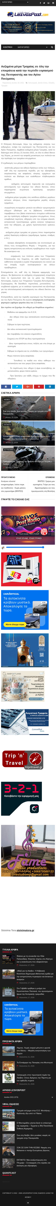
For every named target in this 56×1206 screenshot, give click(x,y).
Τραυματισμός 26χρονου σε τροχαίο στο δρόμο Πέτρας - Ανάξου (27, 462)
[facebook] (40, 3)
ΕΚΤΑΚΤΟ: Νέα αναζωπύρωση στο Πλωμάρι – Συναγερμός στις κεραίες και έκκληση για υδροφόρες (33, 1163)
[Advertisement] (28, 905)
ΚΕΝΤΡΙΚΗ (7, 47)
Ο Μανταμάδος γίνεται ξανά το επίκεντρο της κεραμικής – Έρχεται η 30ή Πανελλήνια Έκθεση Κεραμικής (35, 1126)
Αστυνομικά (32, 83)
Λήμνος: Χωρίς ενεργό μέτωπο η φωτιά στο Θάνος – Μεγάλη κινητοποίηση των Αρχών (34, 1051)
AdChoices (6, 1182)
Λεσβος (7, 399)
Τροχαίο (4, 86)
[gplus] (49, 3)
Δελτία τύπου (43, 83)
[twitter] (44, 3)
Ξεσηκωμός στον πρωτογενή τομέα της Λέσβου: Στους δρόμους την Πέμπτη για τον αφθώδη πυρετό (34, 1078)
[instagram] (53, 3)
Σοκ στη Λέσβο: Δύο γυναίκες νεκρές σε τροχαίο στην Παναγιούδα (25, 412)
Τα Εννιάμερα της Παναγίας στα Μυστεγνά (35, 1062)
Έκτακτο (7, 424)
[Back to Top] (28, 1203)
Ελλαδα (51, 83)
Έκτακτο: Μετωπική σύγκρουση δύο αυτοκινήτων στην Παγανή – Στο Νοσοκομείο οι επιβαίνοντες (26, 437)
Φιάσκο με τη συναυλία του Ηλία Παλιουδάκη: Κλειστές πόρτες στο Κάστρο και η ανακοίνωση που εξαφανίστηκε (35, 959)
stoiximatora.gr (25, 930)
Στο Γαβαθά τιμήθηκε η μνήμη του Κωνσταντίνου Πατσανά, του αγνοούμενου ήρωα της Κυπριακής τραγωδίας (35, 991)
